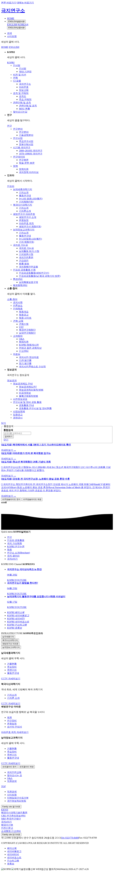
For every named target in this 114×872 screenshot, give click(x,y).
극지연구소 (13, 10)
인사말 (16, 65)
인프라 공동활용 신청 (24, 270)
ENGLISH (16, 21)
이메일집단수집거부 (17, 798)
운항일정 (23, 220)
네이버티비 (13, 854)
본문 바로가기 (8, 2)
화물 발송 (24, 263)
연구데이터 (19, 157)
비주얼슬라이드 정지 (11, 499)
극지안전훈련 (26, 257)
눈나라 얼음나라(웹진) (30, 198)
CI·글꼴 (17, 81)
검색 (9, 33)
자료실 (16, 354)
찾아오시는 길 (14, 775)
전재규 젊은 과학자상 (30, 348)
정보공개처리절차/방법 (31, 390)
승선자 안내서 (14, 726)
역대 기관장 (25, 71)
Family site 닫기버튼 (11, 834)
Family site (11, 807)
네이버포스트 (14, 857)
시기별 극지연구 (21, 147)
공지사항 (18, 302)
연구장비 (12, 720)
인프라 (10, 186)
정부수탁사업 (26, 144)
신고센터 (23, 351)
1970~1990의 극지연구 (30, 153)
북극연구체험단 (27, 330)
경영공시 (18, 417)
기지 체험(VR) (26, 242)
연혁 (15, 77)
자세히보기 (14, 678)
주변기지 (12, 670)
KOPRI (10, 62)
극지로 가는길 (20, 245)
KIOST (4, 809)
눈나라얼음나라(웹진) (30, 239)
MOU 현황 (24, 108)
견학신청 (23, 324)
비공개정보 (25, 393)
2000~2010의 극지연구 (30, 150)
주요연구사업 (26, 141)
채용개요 (23, 311)
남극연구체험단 (27, 333)
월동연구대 (25, 195)
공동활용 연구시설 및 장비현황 (35, 408)
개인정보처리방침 (16, 801)
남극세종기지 (8, 637)
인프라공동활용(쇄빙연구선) (34, 273)
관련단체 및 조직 (22, 102)
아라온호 (23, 87)
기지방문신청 (26, 254)
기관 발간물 (25, 360)
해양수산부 (7, 825)
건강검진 (23, 260)
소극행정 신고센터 (11, 831)
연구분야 (18, 129)
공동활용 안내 (26, 405)
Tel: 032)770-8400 (70, 837)
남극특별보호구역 (28, 282)
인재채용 (18, 308)
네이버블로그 (14, 851)
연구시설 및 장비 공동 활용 (27, 402)
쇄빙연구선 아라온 (10, 644)
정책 (15, 166)
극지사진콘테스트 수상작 (32, 366)
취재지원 (23, 341)
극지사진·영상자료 (29, 357)
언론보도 (18, 305)
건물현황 (12, 664)
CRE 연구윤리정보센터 (13, 815)
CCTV (4, 678)
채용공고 (23, 315)
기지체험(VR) (26, 201)
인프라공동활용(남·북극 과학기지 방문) (39, 276)
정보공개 (12, 380)
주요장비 (12, 667)
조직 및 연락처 (20, 93)
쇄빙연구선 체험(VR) (30, 226)
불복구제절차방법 (28, 396)
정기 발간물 (25, 363)
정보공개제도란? (28, 386)
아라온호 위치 (26, 223)
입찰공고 (18, 414)
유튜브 (10, 863)
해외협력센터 (20, 285)
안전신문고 (7, 828)
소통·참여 (12, 299)
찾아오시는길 (20, 112)
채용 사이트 (25, 318)
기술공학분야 (26, 135)
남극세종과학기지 (22, 189)
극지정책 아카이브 (29, 172)
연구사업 (18, 138)
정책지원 (23, 169)
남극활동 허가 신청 (29, 251)
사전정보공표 (20, 399)
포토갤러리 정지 (9, 767)
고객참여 (18, 336)
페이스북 (12, 848)
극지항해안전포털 (28, 266)
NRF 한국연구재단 (11, 818)
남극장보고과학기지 (23, 229)
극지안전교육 (14, 772)
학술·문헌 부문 (27, 163)
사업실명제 (19, 411)
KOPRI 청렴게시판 (29, 345)
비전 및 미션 (19, 74)
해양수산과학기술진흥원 (14, 812)
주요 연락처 (25, 99)
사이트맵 (12, 36)
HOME (10, 18)
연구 (9, 126)
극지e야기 (6, 822)
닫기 (3, 423)
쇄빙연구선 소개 (27, 217)
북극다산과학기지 (22, 205)
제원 (9, 717)
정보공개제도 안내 (23, 383)
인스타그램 (13, 860)
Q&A (21, 339)
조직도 (22, 96)
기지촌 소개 (13, 698)
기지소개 (23, 192)
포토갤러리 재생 (26, 767)
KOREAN (23, 24)
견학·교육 (18, 321)
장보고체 (23, 90)
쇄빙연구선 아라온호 (24, 214)
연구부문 (23, 160)
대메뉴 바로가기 (25, 2)
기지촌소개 (25, 211)
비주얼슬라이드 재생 (32, 499)
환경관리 (18, 279)
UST (21, 327)
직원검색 (12, 781)
